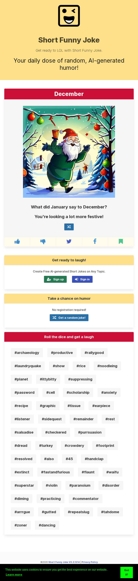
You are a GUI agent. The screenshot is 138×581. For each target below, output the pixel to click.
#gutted (49, 512)
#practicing (50, 499)
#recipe (21, 406)
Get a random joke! (72, 317)
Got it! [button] (126, 572)
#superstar (24, 485)
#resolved (23, 459)
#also (49, 459)
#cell (50, 392)
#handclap (94, 459)
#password (24, 392)
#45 (69, 459)
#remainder (83, 419)
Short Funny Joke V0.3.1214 (64, 562)
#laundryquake (28, 366)
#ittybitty (48, 379)
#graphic (48, 406)
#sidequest (52, 419)
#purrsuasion (90, 432)
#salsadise (24, 432)
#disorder (110, 485)
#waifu (112, 472)
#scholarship (78, 392)
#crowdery (74, 445)
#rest (110, 419)
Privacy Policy (90, 562)
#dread (21, 445)
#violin (52, 485)
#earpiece (101, 406)
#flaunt (88, 472)
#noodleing (107, 366)
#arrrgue (22, 512)
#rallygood (94, 353)
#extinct (22, 472)
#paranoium (79, 485)
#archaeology (27, 353)
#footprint (105, 445)
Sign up (58, 279)
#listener (22, 419)
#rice (81, 366)
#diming (22, 499)
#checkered (55, 432)
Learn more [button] (14, 574)
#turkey (46, 445)
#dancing (47, 525)
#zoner (21, 525)
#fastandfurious (55, 472)
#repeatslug (78, 512)
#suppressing (80, 379)
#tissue (74, 406)
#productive (62, 353)
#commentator (86, 499)
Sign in (85, 279)
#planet (21, 379)
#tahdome (110, 512)
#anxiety (109, 392)
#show (59, 366)
